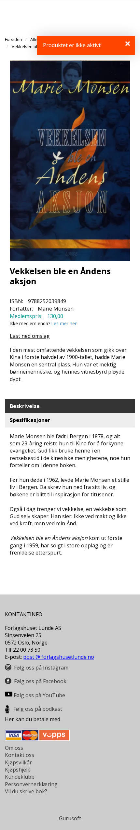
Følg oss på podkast (37, 708)
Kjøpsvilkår (18, 762)
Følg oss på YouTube (39, 695)
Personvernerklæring (31, 784)
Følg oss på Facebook (40, 681)
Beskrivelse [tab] (25, 406)
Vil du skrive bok (25, 791)
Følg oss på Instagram (41, 667)
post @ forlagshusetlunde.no (58, 656)
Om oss (14, 747)
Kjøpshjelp (18, 769)
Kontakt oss (19, 755)
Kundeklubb (20, 776)
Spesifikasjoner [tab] (30, 420)
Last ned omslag (30, 335)
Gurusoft (70, 818)
